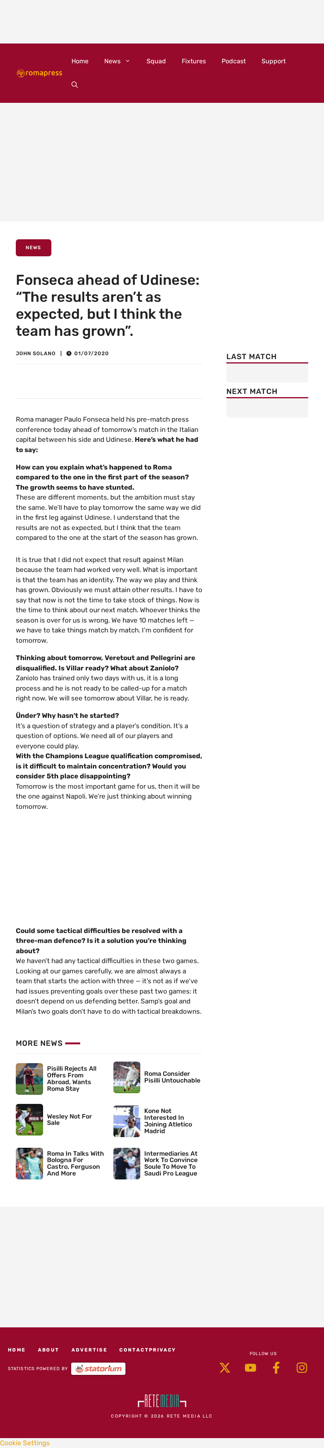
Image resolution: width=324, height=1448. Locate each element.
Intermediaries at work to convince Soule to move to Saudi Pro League (171, 1163)
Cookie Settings (25, 1443)
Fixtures (194, 61)
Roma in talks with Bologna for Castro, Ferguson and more (75, 1163)
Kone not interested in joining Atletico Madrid (168, 1120)
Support (274, 61)
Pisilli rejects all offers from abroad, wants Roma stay (71, 1078)
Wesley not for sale (69, 1120)
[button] (75, 85)
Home (80, 61)
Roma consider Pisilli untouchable (172, 1077)
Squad (156, 61)
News (112, 61)
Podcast (234, 61)
